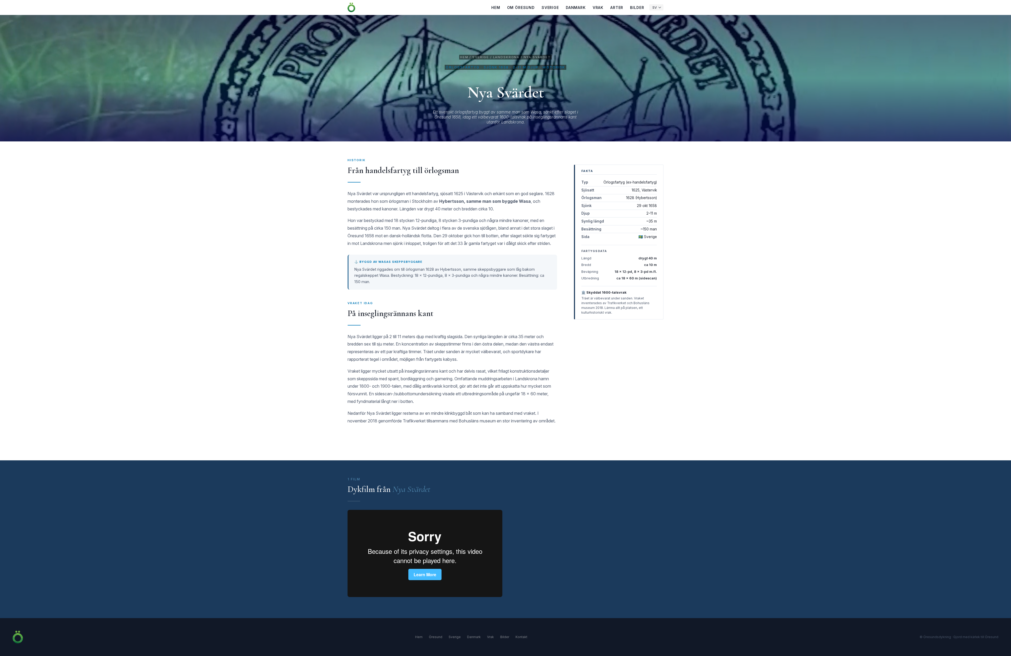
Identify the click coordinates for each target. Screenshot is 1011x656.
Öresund (435, 637)
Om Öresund (521, 7)
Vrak (598, 7)
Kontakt (521, 637)
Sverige (550, 7)
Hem (495, 7)
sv (654, 7)
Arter (616, 7)
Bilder (637, 7)
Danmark (576, 7)
